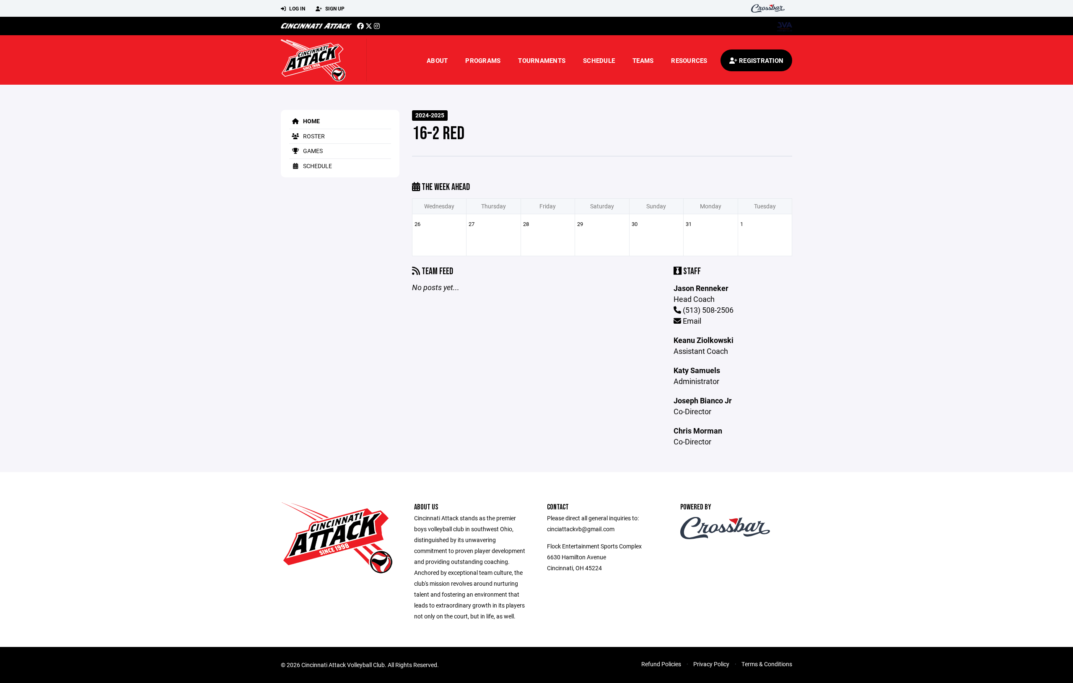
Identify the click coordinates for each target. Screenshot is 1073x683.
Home (311, 121)
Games (312, 151)
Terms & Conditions (766, 664)
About (437, 60)
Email (691, 321)
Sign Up (334, 8)
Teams (642, 60)
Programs (482, 60)
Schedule (599, 60)
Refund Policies (661, 664)
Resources (689, 60)
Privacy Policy (711, 664)
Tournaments (541, 60)
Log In (296, 8)
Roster (313, 136)
